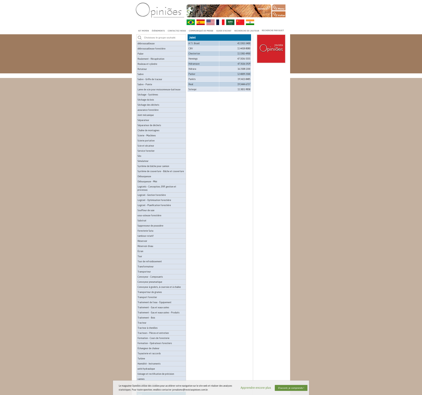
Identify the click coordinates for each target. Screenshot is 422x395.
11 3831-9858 (244, 89)
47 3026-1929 (244, 63)
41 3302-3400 (243, 43)
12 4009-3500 (243, 74)
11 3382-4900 (243, 53)
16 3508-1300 (244, 69)
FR (220, 22)
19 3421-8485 (244, 79)
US (210, 22)
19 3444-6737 (243, 84)
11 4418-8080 (243, 48)
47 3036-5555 (243, 58)
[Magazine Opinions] (160, 10)
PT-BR (191, 22)
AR (230, 22)
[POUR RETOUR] (279, 14)
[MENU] (279, 7)
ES (200, 22)
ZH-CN (240, 22)
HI (250, 22)
